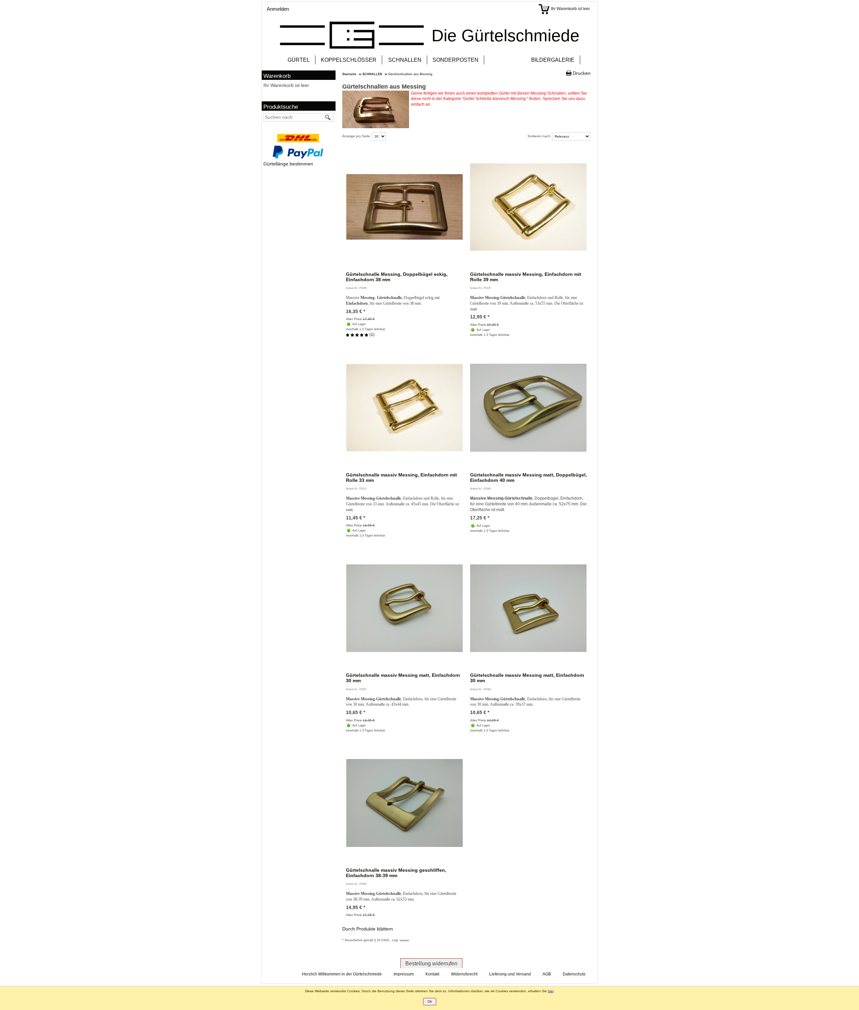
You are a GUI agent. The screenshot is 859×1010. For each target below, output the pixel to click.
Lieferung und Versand (510, 974)
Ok (429, 1001)
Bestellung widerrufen (431, 963)
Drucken (582, 73)
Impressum (404, 974)
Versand (404, 940)
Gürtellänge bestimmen (288, 163)
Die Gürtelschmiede (505, 35)
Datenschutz (574, 974)
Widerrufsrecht (464, 974)
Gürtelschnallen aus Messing (384, 86)
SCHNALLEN (404, 60)
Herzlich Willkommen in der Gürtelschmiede (342, 974)
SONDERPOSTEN (455, 60)
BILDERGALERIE (552, 60)
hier (550, 991)
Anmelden (278, 9)
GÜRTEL (299, 60)
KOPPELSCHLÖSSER (348, 60)
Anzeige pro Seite (356, 136)
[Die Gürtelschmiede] (352, 35)
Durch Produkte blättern (367, 928)
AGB (547, 974)
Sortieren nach (538, 136)
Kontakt (432, 974)
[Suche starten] (328, 117)
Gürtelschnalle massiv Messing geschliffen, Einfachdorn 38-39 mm (396, 872)
